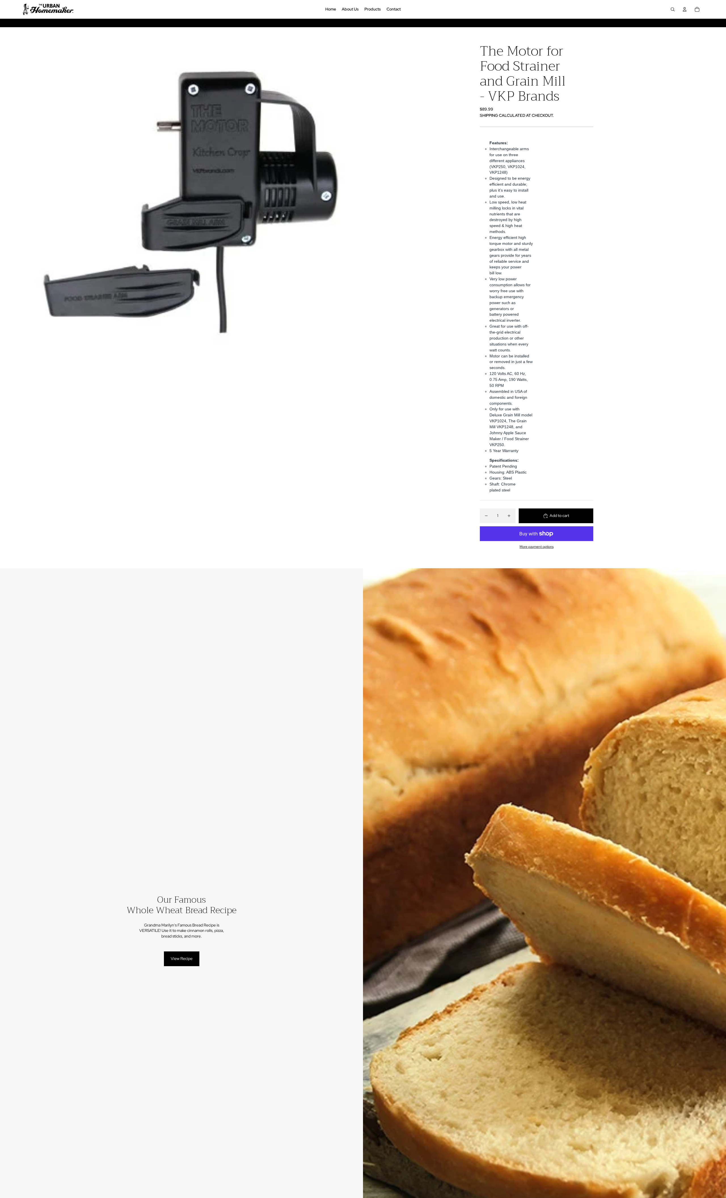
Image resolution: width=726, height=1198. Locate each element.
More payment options (537, 546)
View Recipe (182, 958)
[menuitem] (330, 9)
